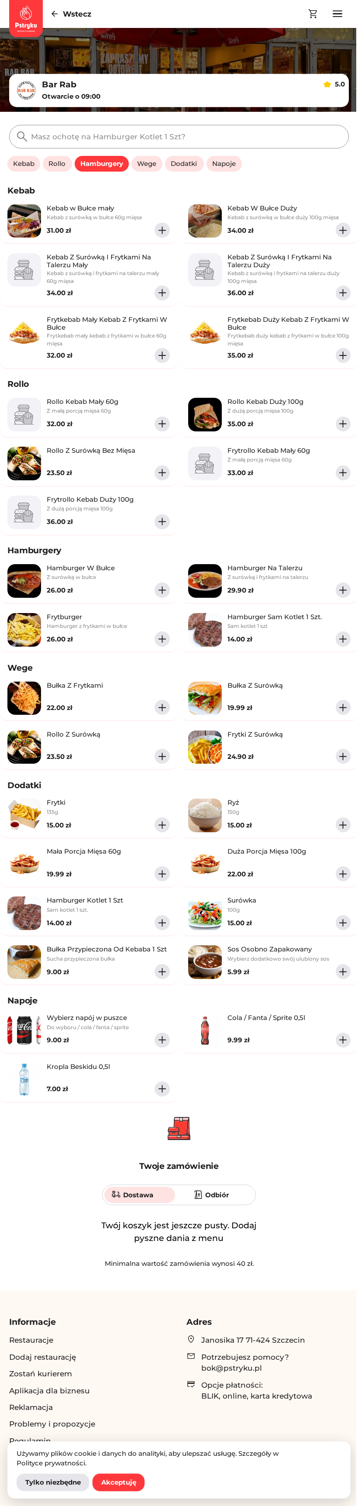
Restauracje (31, 1339)
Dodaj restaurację (42, 1356)
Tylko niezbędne (53, 1482)
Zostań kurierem (40, 1373)
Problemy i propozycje (52, 1423)
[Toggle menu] (337, 14)
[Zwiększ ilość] (162, 230)
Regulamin (30, 1440)
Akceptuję (118, 1482)
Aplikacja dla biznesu (49, 1390)
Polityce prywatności (51, 1463)
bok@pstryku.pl (231, 1367)
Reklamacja (31, 1407)
